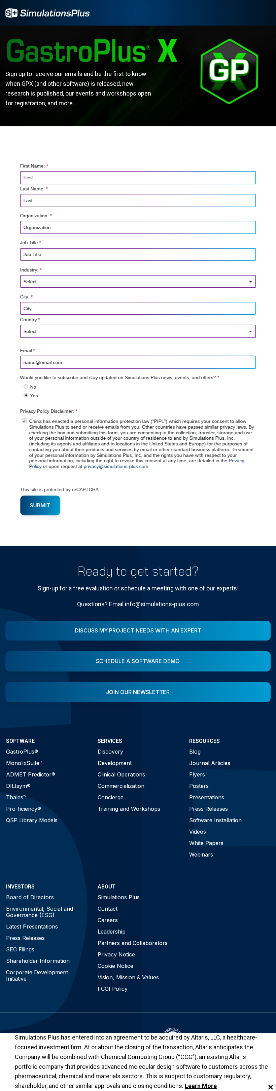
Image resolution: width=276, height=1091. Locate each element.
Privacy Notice (116, 954)
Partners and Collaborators (133, 943)
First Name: (34, 166)
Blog (195, 751)
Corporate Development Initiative (37, 975)
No (33, 387)
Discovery (110, 751)
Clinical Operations (121, 774)
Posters (199, 786)
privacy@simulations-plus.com (115, 466)
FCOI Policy (113, 988)
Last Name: (34, 189)
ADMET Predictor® (30, 774)
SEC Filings (20, 949)
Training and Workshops (129, 808)
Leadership (112, 931)
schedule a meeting (147, 588)
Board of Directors (30, 897)
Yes (34, 395)
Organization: (36, 216)
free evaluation (93, 588)
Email (27, 350)
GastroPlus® (22, 751)
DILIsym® (18, 786)
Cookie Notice (115, 965)
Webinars (201, 854)
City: (26, 296)
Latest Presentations (32, 926)
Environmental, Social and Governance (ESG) (39, 911)
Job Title (30, 243)
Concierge (111, 797)
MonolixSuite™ (24, 763)
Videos (197, 831)
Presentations (206, 797)
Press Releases (208, 808)
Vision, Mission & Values (128, 977)
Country (30, 319)
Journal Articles (209, 763)
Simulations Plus (119, 897)
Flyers (197, 774)
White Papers (206, 843)
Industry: (31, 269)
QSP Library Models (32, 820)
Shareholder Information (38, 960)
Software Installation (215, 820)
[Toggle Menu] (262, 13)
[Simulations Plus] (47, 12)
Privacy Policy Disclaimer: (48, 411)
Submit (40, 505)
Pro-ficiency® (23, 808)
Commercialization (121, 786)
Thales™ (16, 797)
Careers (108, 920)
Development (115, 763)
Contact (107, 908)
